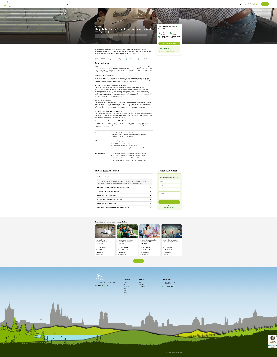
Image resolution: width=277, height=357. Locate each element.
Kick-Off (124, 35)
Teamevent (98, 35)
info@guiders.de (169, 286)
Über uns (126, 282)
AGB (140, 282)
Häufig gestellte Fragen (166, 50)
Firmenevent (115, 35)
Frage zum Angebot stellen (167, 51)
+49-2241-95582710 (253, 4)
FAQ (125, 284)
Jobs (125, 288)
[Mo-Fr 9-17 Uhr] (245, 4)
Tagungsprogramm (109, 36)
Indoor (120, 35)
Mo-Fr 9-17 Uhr (251, 3)
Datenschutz (142, 284)
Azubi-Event (109, 35)
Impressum (142, 286)
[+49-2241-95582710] (162, 282)
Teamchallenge (131, 35)
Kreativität (137, 35)
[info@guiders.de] (162, 286)
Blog (125, 290)
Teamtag (103, 35)
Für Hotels (126, 286)
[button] (97, 240)
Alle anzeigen (138, 261)
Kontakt (126, 294)
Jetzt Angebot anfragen (169, 43)
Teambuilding (143, 35)
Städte (125, 292)
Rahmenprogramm (99, 36)
